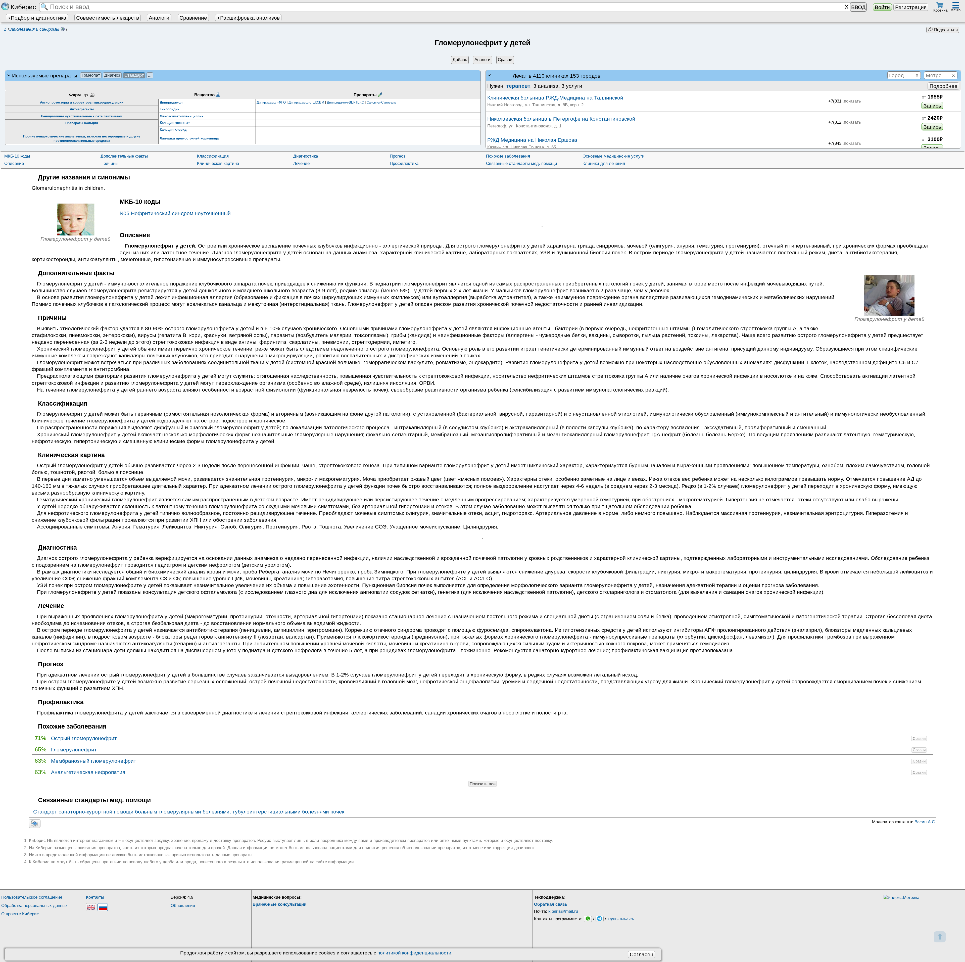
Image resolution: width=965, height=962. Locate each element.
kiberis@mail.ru (563, 911)
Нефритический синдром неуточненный (175, 213)
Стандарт (134, 75)
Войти (882, 7)
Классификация (213, 156)
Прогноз (397, 156)
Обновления (183, 905)
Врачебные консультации (279, 904)
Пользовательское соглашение (31, 897)
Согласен (641, 954)
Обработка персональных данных (34, 905)
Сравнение (193, 18)
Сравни (919, 739)
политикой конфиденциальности (414, 952)
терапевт (518, 86)
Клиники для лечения (604, 163)
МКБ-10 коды (17, 156)
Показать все (483, 784)
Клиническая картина (218, 163)
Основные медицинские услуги (614, 156)
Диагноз (112, 75)
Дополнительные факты (124, 156)
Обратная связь (550, 904)
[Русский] (103, 907)
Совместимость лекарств (107, 18)
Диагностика (305, 156)
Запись (932, 106)
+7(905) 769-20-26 (620, 919)
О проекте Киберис (20, 913)
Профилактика (404, 163)
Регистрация (911, 7)
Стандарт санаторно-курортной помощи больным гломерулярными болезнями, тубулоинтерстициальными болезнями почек (188, 811)
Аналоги (159, 18)
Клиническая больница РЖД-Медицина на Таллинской (555, 98)
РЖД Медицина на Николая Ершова (532, 140)
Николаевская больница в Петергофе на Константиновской (561, 119)
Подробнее (943, 86)
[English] (91, 907)
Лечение (301, 163)
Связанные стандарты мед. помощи (521, 163)
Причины (109, 163)
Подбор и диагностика (38, 18)
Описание (14, 163)
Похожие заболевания (508, 156)
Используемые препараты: (82, 75)
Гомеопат (91, 75)
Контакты (95, 897)
